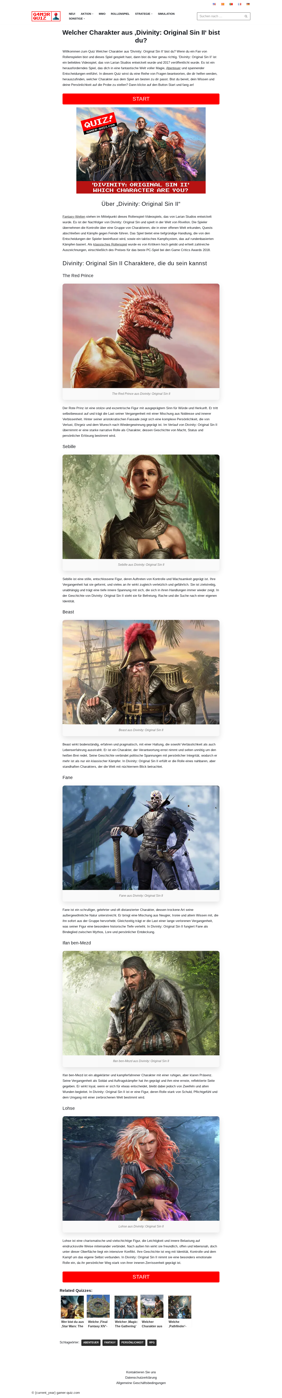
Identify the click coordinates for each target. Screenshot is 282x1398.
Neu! (72, 13)
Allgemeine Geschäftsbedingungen (141, 1383)
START (141, 99)
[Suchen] (246, 16)
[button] (92, 14)
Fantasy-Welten (74, 216)
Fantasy (110, 1342)
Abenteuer (173, 68)
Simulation (166, 13)
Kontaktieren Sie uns (141, 1372)
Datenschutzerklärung (141, 1377)
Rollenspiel (120, 13)
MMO (102, 13)
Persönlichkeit (132, 1342)
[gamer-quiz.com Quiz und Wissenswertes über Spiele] (47, 16)
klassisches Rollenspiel (110, 244)
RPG (152, 1342)
